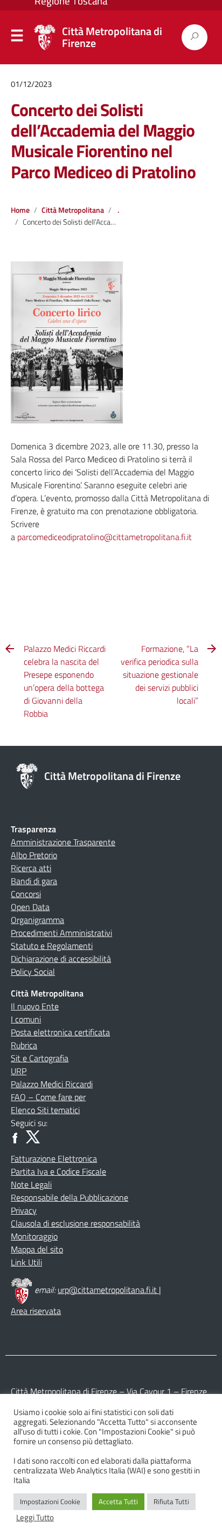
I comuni (26, 1019)
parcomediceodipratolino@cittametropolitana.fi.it (104, 536)
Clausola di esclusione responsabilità (75, 1223)
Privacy (24, 1210)
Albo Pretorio (34, 854)
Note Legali (31, 1184)
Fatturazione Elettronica (54, 1158)
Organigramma (37, 919)
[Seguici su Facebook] (17, 1135)
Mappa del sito (37, 1249)
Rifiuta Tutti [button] (171, 1501)
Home (20, 210)
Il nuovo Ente (35, 1006)
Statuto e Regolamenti (52, 945)
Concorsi (26, 893)
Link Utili (26, 1262)
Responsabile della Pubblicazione (69, 1197)
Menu (17, 37)
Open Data (30, 906)
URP (18, 1071)
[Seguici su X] (33, 1135)
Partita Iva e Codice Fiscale (58, 1171)
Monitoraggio (34, 1236)
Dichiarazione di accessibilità (61, 958)
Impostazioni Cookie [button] (50, 1501)
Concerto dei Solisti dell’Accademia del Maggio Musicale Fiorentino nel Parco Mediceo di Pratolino (103, 141)
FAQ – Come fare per (48, 1096)
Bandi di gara (34, 880)
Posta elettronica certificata (60, 1032)
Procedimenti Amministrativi (61, 932)
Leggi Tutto (35, 1517)
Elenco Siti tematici (45, 1109)
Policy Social (33, 971)
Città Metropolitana (72, 210)
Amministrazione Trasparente (63, 842)
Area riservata (36, 1310)
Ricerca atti (31, 867)
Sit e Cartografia (39, 1058)
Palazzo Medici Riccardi (52, 1083)
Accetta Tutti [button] (118, 1501)
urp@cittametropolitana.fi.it (108, 1289)
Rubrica (24, 1045)
